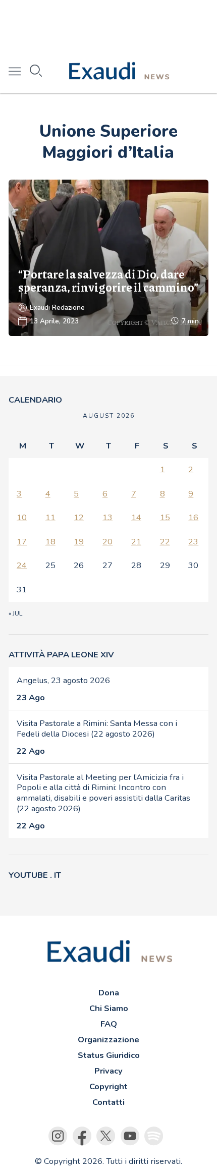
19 (79, 541)
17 (22, 541)
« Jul (15, 613)
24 (22, 565)
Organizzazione (108, 1039)
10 (22, 517)
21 (136, 541)
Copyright (108, 1086)
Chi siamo (108, 1008)
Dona (108, 992)
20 (107, 541)
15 (165, 517)
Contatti (108, 1102)
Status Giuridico (109, 1055)
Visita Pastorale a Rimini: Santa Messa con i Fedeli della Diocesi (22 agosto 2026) (97, 728)
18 (50, 541)
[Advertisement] (108, 25)
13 (107, 517)
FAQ (108, 1024)
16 (193, 517)
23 (193, 541)
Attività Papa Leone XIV (61, 654)
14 (136, 517)
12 (79, 517)
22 (165, 541)
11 (50, 517)
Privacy (108, 1071)
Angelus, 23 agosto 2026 (63, 680)
